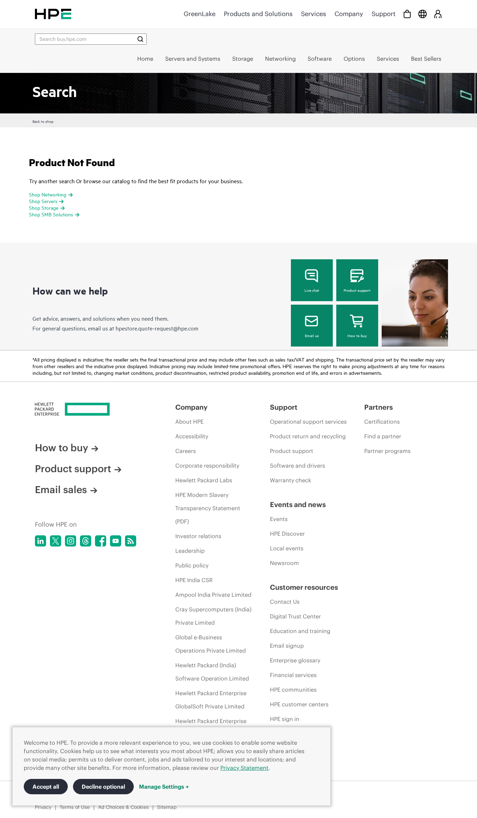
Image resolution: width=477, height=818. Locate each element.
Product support (357, 290)
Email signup (287, 645)
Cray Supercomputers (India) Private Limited (213, 616)
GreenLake (199, 14)
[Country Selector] (422, 14)
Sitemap (167, 807)
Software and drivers (297, 465)
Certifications (382, 421)
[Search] (140, 39)
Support (383, 14)
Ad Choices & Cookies (123, 807)
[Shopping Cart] (407, 14)
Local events (286, 548)
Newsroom (284, 562)
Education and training (300, 630)
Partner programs (387, 450)
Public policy (191, 565)
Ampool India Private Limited (213, 594)
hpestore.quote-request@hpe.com (157, 328)
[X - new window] (55, 540)
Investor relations (198, 536)
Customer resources (304, 587)
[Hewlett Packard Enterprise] (53, 14)
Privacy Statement (244, 767)
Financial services (293, 674)
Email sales (61, 489)
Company (349, 14)
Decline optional (103, 786)
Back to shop (42, 121)
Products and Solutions (258, 14)
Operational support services (308, 421)
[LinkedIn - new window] (40, 540)
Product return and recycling (308, 436)
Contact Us (285, 601)
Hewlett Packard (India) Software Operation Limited (212, 672)
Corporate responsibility (207, 465)
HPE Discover (287, 533)
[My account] (438, 14)
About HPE (189, 421)
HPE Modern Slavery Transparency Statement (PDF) (207, 508)
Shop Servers (43, 201)
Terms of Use (75, 807)
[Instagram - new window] (70, 540)
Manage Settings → (164, 786)
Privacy (43, 807)
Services (313, 14)
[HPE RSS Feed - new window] (130, 540)
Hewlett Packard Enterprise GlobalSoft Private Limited (211, 700)
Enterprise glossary (295, 660)
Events (279, 518)
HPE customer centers (299, 704)
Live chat (311, 290)
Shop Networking (47, 194)
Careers (185, 450)
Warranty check (290, 480)
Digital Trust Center (295, 616)
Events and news (298, 504)
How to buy (357, 335)
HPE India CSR (194, 580)
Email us (312, 335)
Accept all (45, 786)
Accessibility (191, 436)
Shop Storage (43, 207)
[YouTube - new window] (115, 540)
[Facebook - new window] (100, 540)
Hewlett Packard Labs (203, 480)
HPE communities (293, 689)
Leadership (190, 550)
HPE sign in (284, 718)
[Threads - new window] (85, 540)
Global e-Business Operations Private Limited (210, 644)
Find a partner (382, 436)
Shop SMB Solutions (51, 214)
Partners (378, 407)
